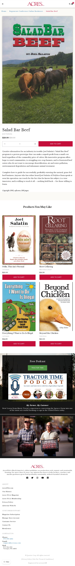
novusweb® (43, 563)
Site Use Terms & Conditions (43, 559)
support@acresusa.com (12, 543)
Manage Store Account (10, 518)
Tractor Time (37, 368)
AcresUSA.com (7, 488)
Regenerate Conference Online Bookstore (26, 11)
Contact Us (6, 525)
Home (3, 11)
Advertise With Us (9, 506)
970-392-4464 (8, 539)
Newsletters (6, 528)
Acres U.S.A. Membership (11, 498)
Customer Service (9, 521)
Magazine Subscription (11, 514)
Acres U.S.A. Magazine (10, 495)
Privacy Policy (7, 502)
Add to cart (18, 277)
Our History (7, 491)
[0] (72, 4)
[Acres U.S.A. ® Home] (35, 4)
